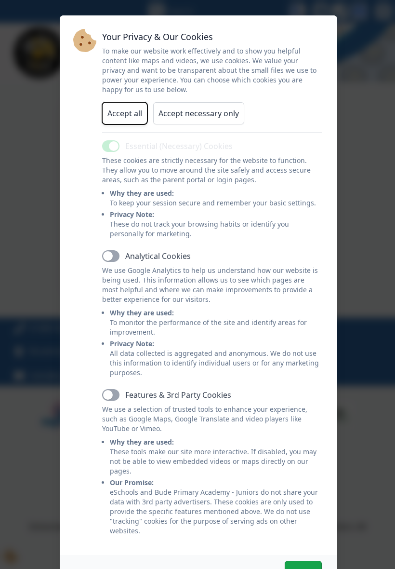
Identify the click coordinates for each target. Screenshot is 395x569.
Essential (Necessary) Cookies (179, 146)
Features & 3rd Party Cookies (178, 395)
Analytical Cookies (158, 256)
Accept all (124, 113)
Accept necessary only (198, 113)
